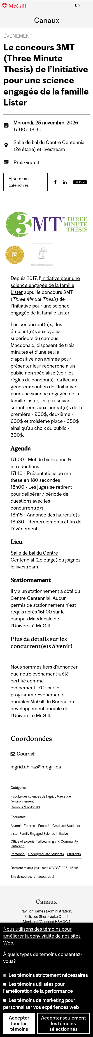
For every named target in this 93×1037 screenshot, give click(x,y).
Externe (29, 826)
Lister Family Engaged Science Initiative (39, 833)
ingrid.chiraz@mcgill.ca (36, 767)
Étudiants (74, 854)
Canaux (46, 20)
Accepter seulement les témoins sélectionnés (63, 1023)
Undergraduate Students (46, 854)
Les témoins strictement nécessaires (48, 975)
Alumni (16, 826)
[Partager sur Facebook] (55, 182)
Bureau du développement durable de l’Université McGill (42, 708)
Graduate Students (66, 826)
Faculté (43, 826)
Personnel (18, 854)
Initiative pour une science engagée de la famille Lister (45, 285)
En (77, 5)
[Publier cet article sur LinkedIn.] (65, 182)
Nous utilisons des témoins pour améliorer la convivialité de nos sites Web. (42, 936)
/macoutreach (44, 876)
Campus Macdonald (25, 807)
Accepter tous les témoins (19, 1023)
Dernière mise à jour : (25, 868)
